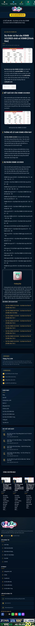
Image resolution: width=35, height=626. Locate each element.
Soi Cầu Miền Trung (7, 588)
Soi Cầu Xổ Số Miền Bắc (10, 32)
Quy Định (5, 558)
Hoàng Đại (16, 45)
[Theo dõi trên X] (6, 614)
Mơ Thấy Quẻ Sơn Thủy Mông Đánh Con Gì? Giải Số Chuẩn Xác (19, 434)
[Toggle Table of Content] (12, 87)
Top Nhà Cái (5, 422)
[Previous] (1, 494)
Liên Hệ (5, 561)
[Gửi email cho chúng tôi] (9, 614)
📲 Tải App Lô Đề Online (17, 15)
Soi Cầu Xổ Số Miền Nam (9, 414)
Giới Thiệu (6, 544)
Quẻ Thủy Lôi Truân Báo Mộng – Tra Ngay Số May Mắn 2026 (19, 440)
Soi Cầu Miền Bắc (7, 581)
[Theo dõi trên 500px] (19, 614)
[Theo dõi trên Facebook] (2, 614)
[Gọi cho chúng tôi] (12, 614)
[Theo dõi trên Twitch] (23, 614)
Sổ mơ (21, 3)
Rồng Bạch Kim (6, 406)
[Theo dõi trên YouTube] (16, 614)
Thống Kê (5, 419)
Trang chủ (4, 3)
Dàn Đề (4, 397)
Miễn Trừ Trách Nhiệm (8, 554)
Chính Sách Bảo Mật (8, 548)
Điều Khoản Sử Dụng (8, 551)
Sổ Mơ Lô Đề (6, 408)
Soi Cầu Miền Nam (7, 585)
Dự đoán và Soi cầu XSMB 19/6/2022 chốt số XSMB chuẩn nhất (7, 487)
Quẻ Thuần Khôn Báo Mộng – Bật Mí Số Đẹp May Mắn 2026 (18, 447)
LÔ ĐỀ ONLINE (7, 20)
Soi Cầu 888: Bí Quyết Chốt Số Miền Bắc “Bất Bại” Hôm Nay (18, 460)
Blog (4, 394)
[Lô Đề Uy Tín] (9, 525)
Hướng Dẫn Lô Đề (7, 400)
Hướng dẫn (13, 3)
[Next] (33, 494)
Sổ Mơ (4, 574)
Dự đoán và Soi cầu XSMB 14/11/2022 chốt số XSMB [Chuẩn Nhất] (19, 487)
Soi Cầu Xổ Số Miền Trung (9, 417)
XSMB (28, 3)
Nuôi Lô (4, 403)
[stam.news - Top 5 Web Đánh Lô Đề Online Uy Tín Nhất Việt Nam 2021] (17, 9)
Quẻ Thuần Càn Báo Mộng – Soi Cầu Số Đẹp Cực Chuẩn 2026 (18, 453)
